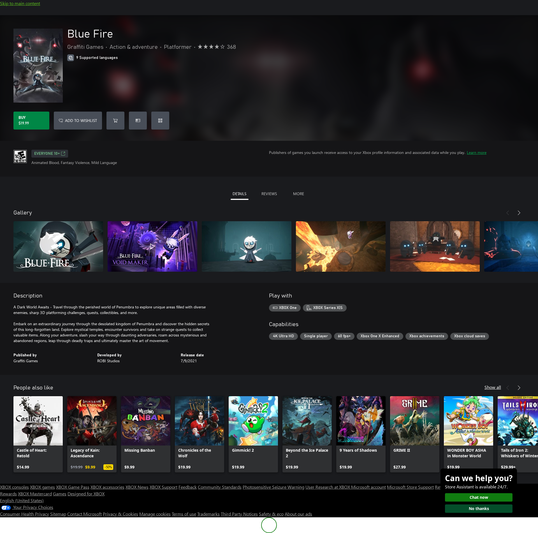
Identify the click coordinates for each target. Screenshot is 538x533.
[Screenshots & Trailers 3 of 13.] (246, 246)
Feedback (187, 487)
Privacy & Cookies (120, 514)
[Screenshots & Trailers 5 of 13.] (435, 246)
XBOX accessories (107, 487)
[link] (38, 434)
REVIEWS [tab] (269, 193)
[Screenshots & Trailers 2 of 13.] (152, 246)
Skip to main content (20, 3)
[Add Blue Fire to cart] (115, 121)
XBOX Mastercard (35, 494)
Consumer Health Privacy (24, 514)
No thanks (479, 508)
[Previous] (507, 213)
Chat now (479, 497)
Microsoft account (368, 487)
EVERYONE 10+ (47, 154)
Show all (492, 387)
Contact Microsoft (84, 514)
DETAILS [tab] (239, 193)
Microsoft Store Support (410, 487)
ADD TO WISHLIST (81, 120)
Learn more (476, 152)
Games (59, 494)
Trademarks (208, 514)
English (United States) (22, 500)
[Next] (519, 213)
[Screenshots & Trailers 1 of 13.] (58, 246)
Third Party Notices (239, 514)
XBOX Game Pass (72, 487)
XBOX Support (163, 487)
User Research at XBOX (328, 487)
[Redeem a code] (160, 121)
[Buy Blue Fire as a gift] (138, 121)
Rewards (8, 494)
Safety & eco (271, 514)
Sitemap (58, 514)
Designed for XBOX (86, 494)
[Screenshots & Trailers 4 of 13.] (341, 246)
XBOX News (137, 487)
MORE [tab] (298, 193)
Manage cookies (155, 514)
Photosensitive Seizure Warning (273, 487)
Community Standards (220, 487)
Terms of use (184, 514)
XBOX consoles (14, 487)
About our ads (298, 514)
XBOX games (42, 487)
